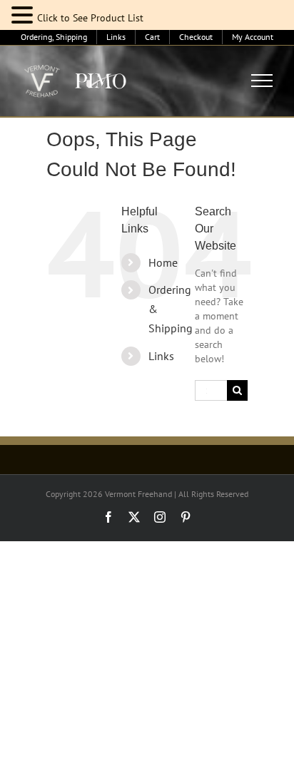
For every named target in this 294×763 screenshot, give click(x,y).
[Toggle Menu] (262, 80)
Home (163, 262)
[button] (24, 15)
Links (161, 356)
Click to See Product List (90, 17)
